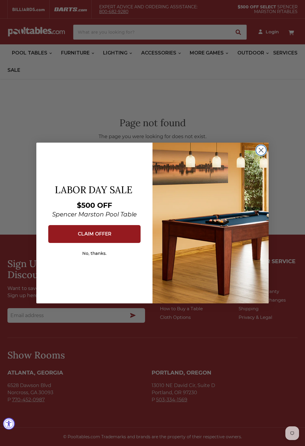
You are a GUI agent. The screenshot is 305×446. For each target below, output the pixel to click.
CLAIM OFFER (94, 234)
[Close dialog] (261, 150)
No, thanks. (94, 253)
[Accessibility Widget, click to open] (9, 424)
